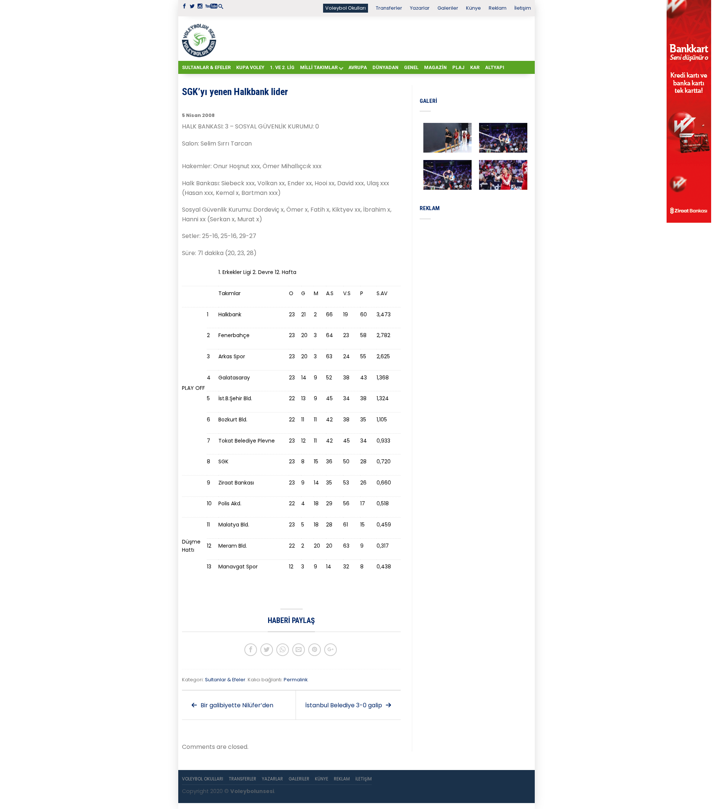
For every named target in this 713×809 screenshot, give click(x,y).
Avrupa (357, 67)
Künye (473, 8)
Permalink (295, 679)
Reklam (498, 8)
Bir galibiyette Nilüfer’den (236, 705)
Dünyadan (385, 67)
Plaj (458, 67)
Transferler (389, 8)
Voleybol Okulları (345, 8)
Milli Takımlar (319, 67)
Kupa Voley (250, 67)
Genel (411, 67)
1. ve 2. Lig (282, 67)
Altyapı (494, 67)
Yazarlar (420, 8)
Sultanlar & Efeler (206, 67)
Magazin (435, 67)
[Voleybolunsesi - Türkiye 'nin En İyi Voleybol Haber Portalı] (200, 38)
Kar (474, 67)
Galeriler (447, 8)
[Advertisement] (375, 38)
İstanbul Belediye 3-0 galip (344, 705)
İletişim (522, 8)
